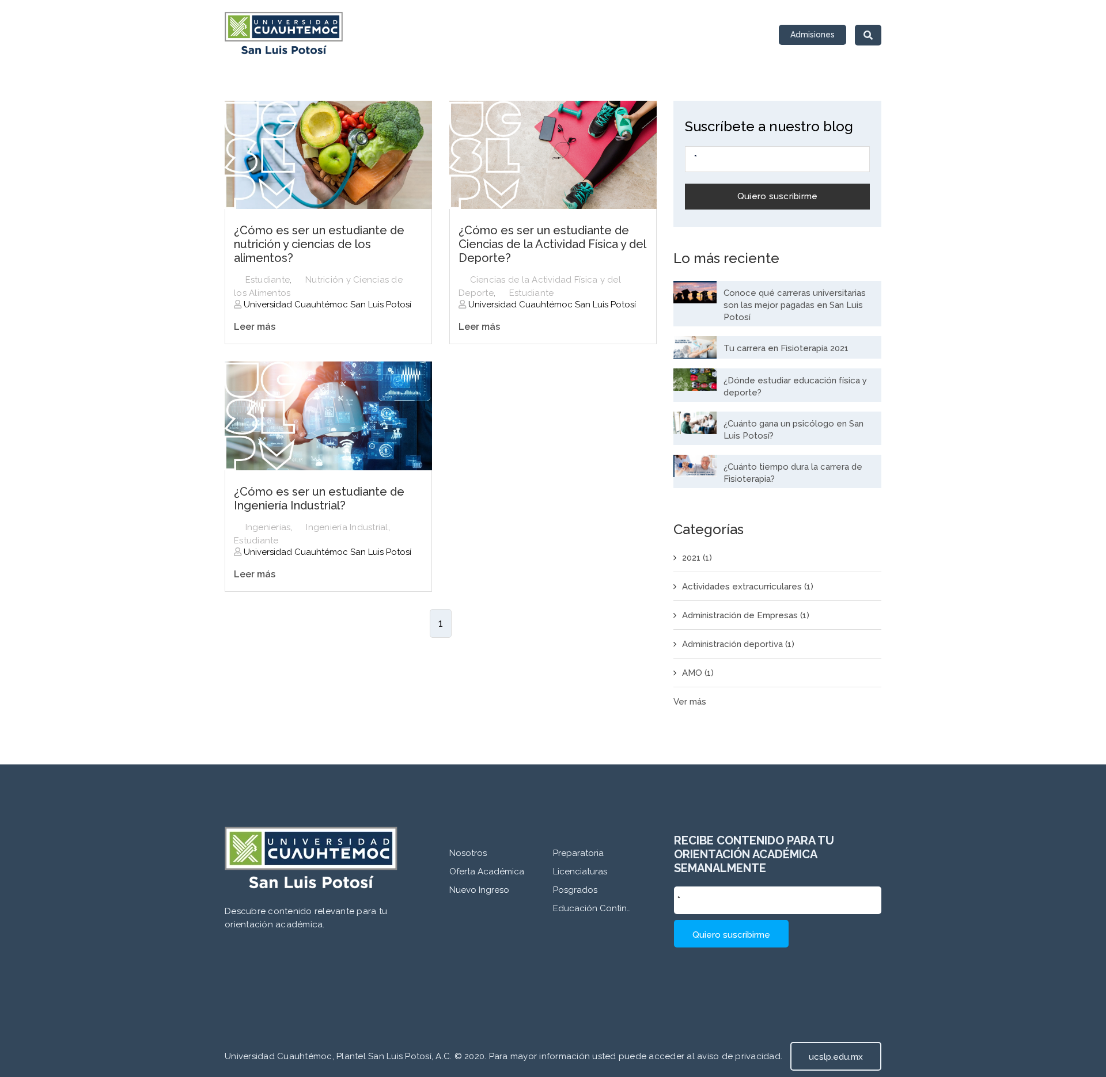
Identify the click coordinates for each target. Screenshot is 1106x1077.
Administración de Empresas (745, 615)
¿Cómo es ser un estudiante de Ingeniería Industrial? (319, 498)
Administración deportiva (738, 644)
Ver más (689, 702)
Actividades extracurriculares (747, 586)
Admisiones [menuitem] (812, 34)
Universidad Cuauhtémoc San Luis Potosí (326, 304)
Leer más (254, 326)
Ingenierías (268, 527)
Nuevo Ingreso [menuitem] (479, 890)
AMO (698, 673)
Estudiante (267, 280)
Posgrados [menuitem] (575, 890)
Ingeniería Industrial (347, 527)
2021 (697, 558)
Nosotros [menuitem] (468, 853)
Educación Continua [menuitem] (593, 908)
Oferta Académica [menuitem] (486, 871)
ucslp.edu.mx (836, 1057)
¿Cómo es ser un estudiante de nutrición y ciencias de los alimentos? (319, 244)
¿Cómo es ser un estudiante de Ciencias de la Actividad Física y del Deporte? (552, 244)
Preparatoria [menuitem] (578, 853)
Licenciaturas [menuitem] (580, 871)
